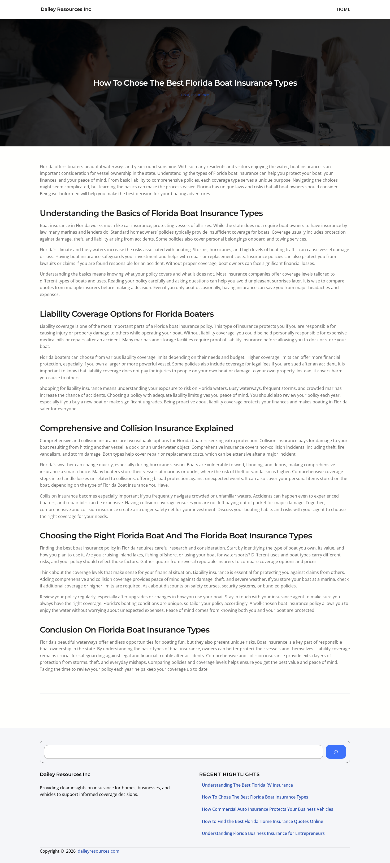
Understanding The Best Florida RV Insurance (247, 785)
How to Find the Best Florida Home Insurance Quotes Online (262, 821)
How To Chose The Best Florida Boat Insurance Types (255, 797)
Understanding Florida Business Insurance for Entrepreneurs (263, 833)
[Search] (336, 752)
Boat (185, 94)
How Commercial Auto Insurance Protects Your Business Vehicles (267, 809)
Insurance (200, 94)
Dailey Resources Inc (66, 9)
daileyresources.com (98, 851)
